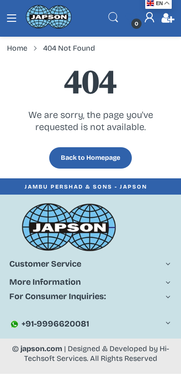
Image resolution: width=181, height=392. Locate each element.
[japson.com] (49, 26)
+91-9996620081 (54, 324)
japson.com (41, 348)
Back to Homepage (90, 158)
